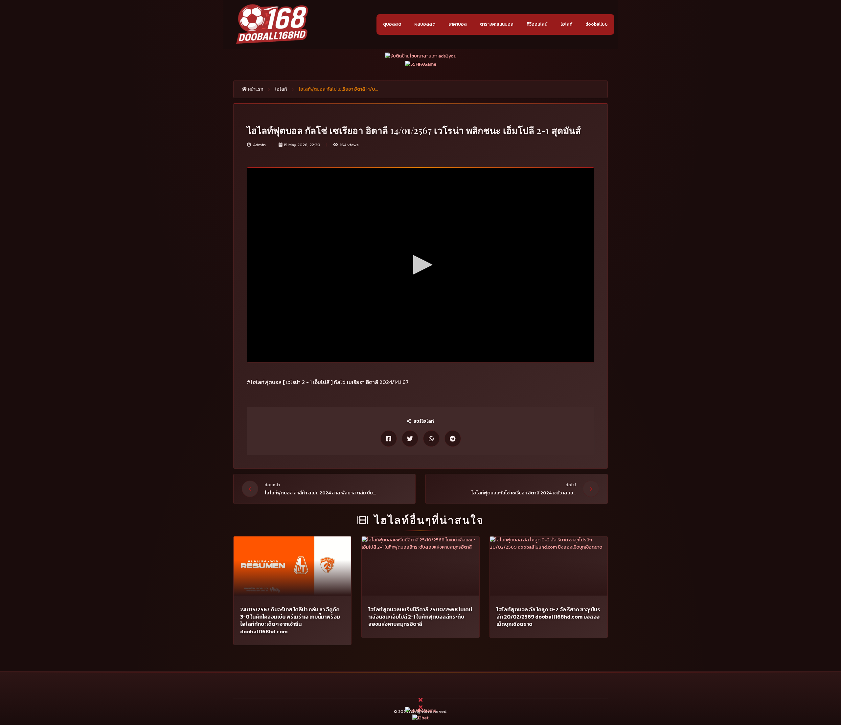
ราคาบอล (457, 24)
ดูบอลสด (392, 24)
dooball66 (596, 24)
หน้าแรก (255, 89)
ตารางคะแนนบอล (496, 24)
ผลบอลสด (424, 24)
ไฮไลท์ (566, 24)
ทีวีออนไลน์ (537, 24)
